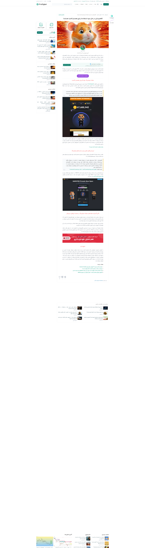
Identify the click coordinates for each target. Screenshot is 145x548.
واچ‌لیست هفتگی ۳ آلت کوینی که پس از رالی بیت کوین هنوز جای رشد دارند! (43, 46)
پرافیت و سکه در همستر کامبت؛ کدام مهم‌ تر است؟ (92, 269)
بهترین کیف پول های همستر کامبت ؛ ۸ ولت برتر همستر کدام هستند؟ (82, 169)
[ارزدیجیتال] (41, 4)
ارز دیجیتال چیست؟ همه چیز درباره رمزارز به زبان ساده (43, 67)
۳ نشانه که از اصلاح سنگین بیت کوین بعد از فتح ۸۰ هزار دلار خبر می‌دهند (43, 57)
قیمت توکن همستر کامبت (98, 176)
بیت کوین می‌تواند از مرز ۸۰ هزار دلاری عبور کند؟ (94, 312)
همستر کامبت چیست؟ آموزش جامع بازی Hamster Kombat (91, 267)
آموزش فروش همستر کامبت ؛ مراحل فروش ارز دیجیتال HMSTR (90, 272)
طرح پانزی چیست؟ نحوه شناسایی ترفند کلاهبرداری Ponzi (43, 77)
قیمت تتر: (79, 1)
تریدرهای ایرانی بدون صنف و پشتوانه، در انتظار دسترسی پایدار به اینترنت (67, 308)
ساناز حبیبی (83, 51)
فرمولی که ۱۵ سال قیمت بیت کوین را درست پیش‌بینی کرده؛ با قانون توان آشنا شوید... (43, 108)
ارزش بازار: (88, 1)
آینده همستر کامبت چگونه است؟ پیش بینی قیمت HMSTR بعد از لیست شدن (87, 270)
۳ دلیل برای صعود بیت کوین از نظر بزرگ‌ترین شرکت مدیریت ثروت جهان (67, 313)
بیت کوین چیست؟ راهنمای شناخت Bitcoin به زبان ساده (43, 72)
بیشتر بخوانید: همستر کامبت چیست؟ (96, 147)
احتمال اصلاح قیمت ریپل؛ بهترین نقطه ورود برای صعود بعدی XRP (43, 40)
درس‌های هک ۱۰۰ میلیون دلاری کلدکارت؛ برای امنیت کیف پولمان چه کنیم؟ (67, 318)
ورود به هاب (40, 32)
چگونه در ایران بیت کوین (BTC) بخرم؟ (43, 82)
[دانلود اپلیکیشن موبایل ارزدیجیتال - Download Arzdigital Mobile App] (82, 238)
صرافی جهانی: (93, 1)
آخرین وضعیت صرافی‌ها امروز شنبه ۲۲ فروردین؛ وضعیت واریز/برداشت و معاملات (93, 318)
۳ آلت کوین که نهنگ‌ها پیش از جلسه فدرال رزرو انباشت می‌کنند (93, 308)
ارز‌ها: (108, 1)
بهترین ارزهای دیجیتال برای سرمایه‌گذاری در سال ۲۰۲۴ (43, 102)
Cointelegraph (91, 84)
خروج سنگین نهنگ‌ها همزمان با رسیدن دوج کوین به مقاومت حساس (43, 52)
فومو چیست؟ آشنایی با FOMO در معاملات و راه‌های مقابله (43, 92)
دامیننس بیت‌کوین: (102, 1)
